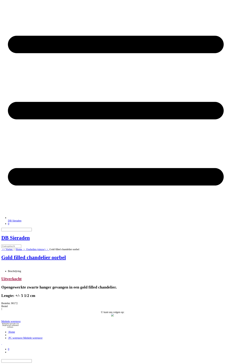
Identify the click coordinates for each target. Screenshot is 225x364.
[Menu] (116, 217)
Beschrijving (14, 271)
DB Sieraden (14, 220)
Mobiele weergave (11, 321)
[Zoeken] (33, 229)
